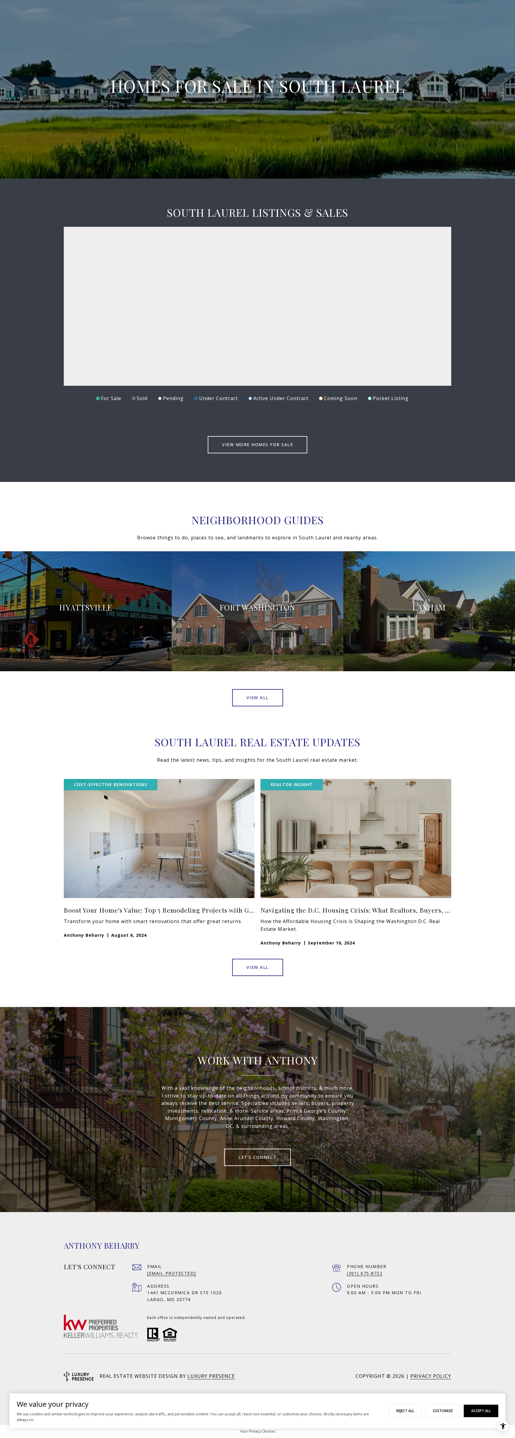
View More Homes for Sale (257, 444)
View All (257, 697)
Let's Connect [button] (257, 1157)
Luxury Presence (211, 1376)
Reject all (405, 1410)
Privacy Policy (430, 1376)
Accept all (481, 1410)
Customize (443, 1410)
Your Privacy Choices (257, 1431)
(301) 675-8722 (364, 1273)
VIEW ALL (257, 967)
